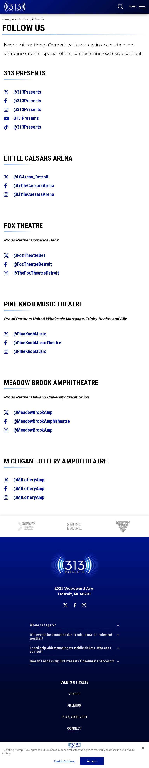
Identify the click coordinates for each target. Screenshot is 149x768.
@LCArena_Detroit (31, 177)
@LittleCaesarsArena (34, 185)
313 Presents (15, 6)
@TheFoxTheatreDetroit (36, 273)
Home (6, 19)
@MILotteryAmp (29, 480)
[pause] (144, 520)
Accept (92, 761)
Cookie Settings (64, 761)
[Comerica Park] (123, 527)
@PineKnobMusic (30, 334)
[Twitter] (65, 605)
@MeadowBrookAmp (33, 412)
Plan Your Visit (20, 19)
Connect (74, 728)
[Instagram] (84, 605)
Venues (74, 694)
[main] (74, 258)
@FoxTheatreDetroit (33, 264)
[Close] (143, 748)
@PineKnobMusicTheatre (37, 342)
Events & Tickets (74, 682)
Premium (74, 705)
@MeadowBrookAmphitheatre (42, 421)
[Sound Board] (74, 527)
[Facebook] (74, 605)
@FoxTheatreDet (29, 255)
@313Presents (27, 92)
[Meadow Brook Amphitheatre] (26, 527)
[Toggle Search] (122, 7)
